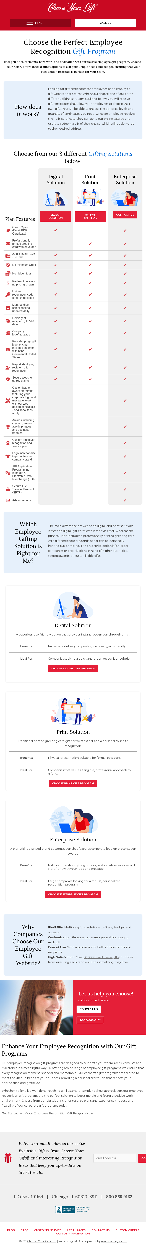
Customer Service (47, 1230)
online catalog (114, 118)
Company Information (73, 1233)
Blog (11, 1230)
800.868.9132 (119, 1197)
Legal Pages (76, 1230)
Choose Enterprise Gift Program (73, 894)
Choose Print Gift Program (73, 783)
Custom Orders (127, 1230)
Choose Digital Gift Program (73, 668)
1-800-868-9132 (90, 1020)
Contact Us (125, 214)
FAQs (24, 1230)
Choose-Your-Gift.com (41, 1241)
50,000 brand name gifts (101, 957)
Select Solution (56, 216)
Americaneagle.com (114, 1241)
